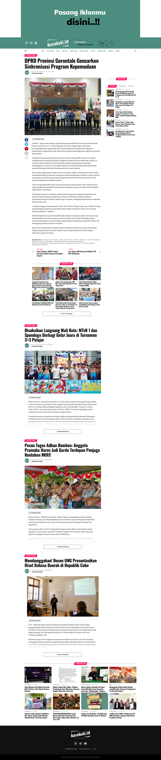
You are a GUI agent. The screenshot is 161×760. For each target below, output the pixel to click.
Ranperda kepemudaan (74, 243)
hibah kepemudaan (94, 240)
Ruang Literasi (84, 51)
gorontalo (82, 240)
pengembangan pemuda (57, 243)
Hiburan (110, 51)
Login (94, 749)
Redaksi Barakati (37, 73)
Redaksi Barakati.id (84, 749)
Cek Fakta (64, 51)
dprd (75, 240)
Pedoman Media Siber (71, 749)
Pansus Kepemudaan (61, 241)
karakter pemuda (38, 241)
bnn (62, 240)
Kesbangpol (49, 241)
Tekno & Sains (102, 51)
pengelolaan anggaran (40, 243)
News (57, 51)
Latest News (50, 51)
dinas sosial (69, 240)
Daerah (118, 51)
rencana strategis (89, 243)
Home (42, 51)
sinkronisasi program (40, 245)
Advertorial (73, 51)
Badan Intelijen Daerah (51, 240)
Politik (93, 51)
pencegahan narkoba (77, 241)
